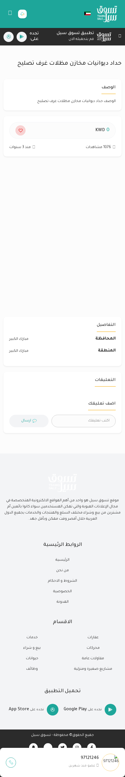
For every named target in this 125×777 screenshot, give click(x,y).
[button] (84, 13)
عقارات (93, 638)
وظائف (32, 669)
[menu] (10, 14)
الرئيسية (62, 560)
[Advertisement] (62, 239)
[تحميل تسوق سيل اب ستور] (8, 37)
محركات (93, 648)
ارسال (26, 421)
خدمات (32, 638)
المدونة (63, 602)
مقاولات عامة (93, 659)
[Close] (120, 37)
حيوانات (32, 659)
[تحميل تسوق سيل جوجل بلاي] (22, 37)
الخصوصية (62, 592)
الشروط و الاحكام (62, 581)
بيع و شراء (32, 648)
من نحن (62, 571)
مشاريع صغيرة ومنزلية (93, 669)
